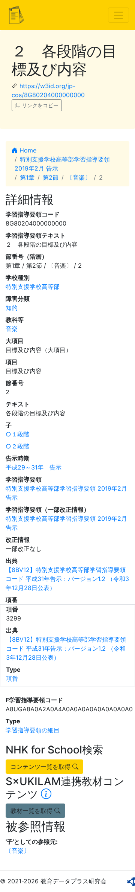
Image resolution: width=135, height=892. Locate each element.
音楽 (12, 328)
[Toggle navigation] (118, 15)
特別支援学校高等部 (33, 286)
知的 (12, 307)
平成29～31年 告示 (34, 467)
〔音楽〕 (79, 177)
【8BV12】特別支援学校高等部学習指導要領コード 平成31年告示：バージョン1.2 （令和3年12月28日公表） (67, 579)
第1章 (27, 177)
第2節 (50, 177)
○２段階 (17, 446)
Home (27, 150)
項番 (12, 678)
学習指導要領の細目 (33, 730)
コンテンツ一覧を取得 (41, 766)
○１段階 (17, 434)
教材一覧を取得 (32, 810)
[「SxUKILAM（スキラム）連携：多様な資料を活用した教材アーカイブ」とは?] (46, 794)
